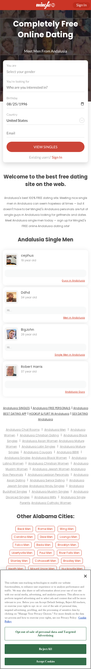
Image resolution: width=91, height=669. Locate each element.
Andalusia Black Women (49, 458)
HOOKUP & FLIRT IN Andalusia (49, 414)
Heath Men (15, 569)
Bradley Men (72, 561)
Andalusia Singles (17, 458)
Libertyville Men (22, 553)
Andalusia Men (55, 430)
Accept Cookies (45, 661)
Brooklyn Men (67, 545)
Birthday (12, 98)
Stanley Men (19, 561)
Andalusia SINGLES (16, 408)
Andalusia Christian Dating (39, 435)
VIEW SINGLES (45, 147)
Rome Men (45, 529)
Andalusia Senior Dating (47, 480)
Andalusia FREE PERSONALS (51, 408)
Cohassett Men (45, 561)
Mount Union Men (42, 569)
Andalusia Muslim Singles (50, 492)
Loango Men (68, 537)
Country (12, 114)
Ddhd (25, 292)
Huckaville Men (72, 569)
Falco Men (22, 545)
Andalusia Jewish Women (51, 469)
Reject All (45, 649)
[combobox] (46, 71)
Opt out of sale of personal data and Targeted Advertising (45, 633)
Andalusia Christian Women (48, 463)
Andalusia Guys (75, 392)
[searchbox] (42, 87)
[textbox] (45, 71)
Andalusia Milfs (45, 497)
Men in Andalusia (74, 317)
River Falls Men (69, 553)
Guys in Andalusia (73, 280)
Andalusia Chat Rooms (23, 430)
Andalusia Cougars (38, 452)
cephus (27, 255)
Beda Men (43, 545)
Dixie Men (46, 537)
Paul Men (45, 553)
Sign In (57, 157)
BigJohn (27, 329)
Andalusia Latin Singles (38, 447)
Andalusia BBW (68, 452)
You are (11, 65)
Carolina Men (23, 537)
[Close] (85, 576)
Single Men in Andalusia (70, 355)
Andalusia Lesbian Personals (48, 475)
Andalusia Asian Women (40, 441)
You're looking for (18, 81)
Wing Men (67, 529)
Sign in (81, 5)
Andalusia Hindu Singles (46, 486)
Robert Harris (32, 366)
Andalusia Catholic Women (51, 503)
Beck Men (24, 529)
